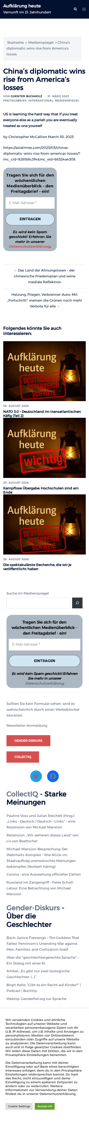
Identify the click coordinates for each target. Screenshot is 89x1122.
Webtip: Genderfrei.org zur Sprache (36, 999)
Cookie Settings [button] (19, 1106)
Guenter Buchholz (26, 96)
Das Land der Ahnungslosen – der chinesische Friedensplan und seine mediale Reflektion (44, 276)
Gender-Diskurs (28, 741)
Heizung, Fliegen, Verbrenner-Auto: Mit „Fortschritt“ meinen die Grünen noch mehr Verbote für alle (44, 300)
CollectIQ (22, 757)
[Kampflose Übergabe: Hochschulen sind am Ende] (44, 447)
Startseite (15, 42)
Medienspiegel (41, 42)
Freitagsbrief (15, 100)
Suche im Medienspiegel (27, 593)
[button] (75, 9)
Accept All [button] (44, 1106)
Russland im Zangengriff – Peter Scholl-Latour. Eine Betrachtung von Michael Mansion (40, 888)
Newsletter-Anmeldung (26, 725)
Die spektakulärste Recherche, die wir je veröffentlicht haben (37, 567)
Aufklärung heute (22, 5)
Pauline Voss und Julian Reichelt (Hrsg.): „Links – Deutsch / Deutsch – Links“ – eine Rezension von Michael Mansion (40, 821)
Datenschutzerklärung (29, 246)
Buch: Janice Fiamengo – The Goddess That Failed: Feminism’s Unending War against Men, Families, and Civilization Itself (42, 944)
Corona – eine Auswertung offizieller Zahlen (43, 874)
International (40, 100)
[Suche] (77, 603)
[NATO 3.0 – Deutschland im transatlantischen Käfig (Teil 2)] (44, 371)
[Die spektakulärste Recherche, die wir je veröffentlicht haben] (44, 524)
